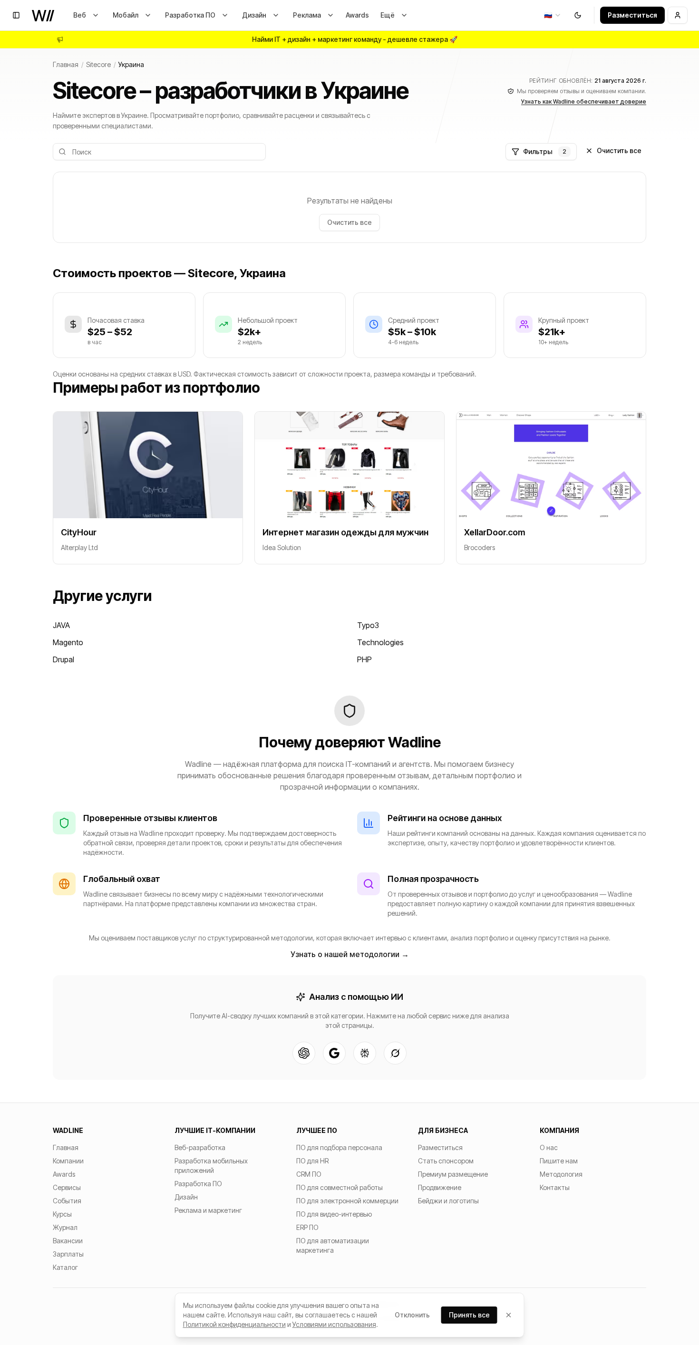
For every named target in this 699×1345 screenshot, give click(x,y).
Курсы (62, 1214)
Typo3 (368, 625)
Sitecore (98, 64)
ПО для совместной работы (339, 1187)
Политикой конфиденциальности (234, 1324)
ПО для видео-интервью (334, 1214)
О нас (549, 1147)
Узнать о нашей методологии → (350, 954)
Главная (65, 64)
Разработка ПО (190, 15)
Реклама (307, 15)
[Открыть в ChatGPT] (303, 1053)
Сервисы (67, 1187)
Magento (68, 642)
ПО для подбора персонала (339, 1147)
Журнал (65, 1227)
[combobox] (552, 15)
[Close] (508, 1315)
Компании (68, 1161)
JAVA (61, 625)
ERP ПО (307, 1227)
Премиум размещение (453, 1174)
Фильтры (544, 151)
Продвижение (439, 1187)
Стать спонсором (446, 1161)
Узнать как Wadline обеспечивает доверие (583, 101)
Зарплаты (68, 1254)
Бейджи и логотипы (448, 1201)
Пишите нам (559, 1161)
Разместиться (632, 15)
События (67, 1201)
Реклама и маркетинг (208, 1210)
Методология (561, 1174)
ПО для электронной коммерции (347, 1201)
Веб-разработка (200, 1147)
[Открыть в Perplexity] (364, 1053)
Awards (357, 15)
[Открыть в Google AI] (334, 1053)
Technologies (380, 642)
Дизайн (254, 15)
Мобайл (125, 15)
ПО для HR (312, 1161)
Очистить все (619, 150)
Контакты (555, 1187)
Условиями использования (334, 1324)
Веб (79, 15)
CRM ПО (308, 1174)
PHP (364, 659)
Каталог (65, 1267)
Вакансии (68, 1241)
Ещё (387, 15)
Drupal (63, 659)
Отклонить (412, 1315)
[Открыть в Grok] (395, 1053)
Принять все (469, 1315)
